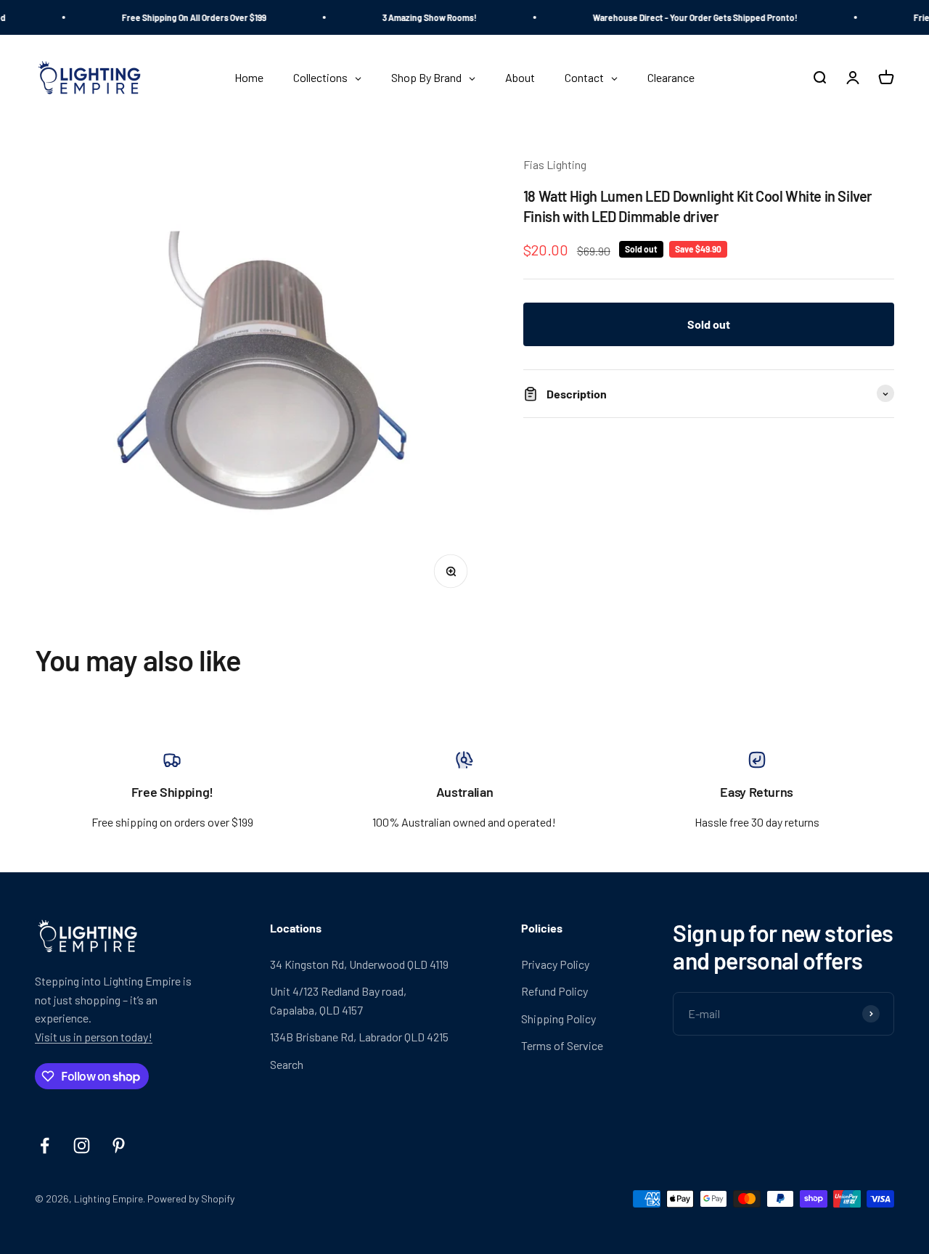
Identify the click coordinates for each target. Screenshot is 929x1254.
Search (286, 1064)
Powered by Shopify (190, 1198)
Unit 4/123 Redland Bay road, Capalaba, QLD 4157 (338, 1000)
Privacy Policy (555, 964)
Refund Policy (554, 991)
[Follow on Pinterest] (118, 1145)
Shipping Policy (558, 1018)
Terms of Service (562, 1045)
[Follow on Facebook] (44, 1145)
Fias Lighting (554, 164)
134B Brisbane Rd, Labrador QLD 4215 (359, 1037)
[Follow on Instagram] (81, 1145)
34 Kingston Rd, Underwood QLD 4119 (359, 964)
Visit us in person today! (93, 1037)
